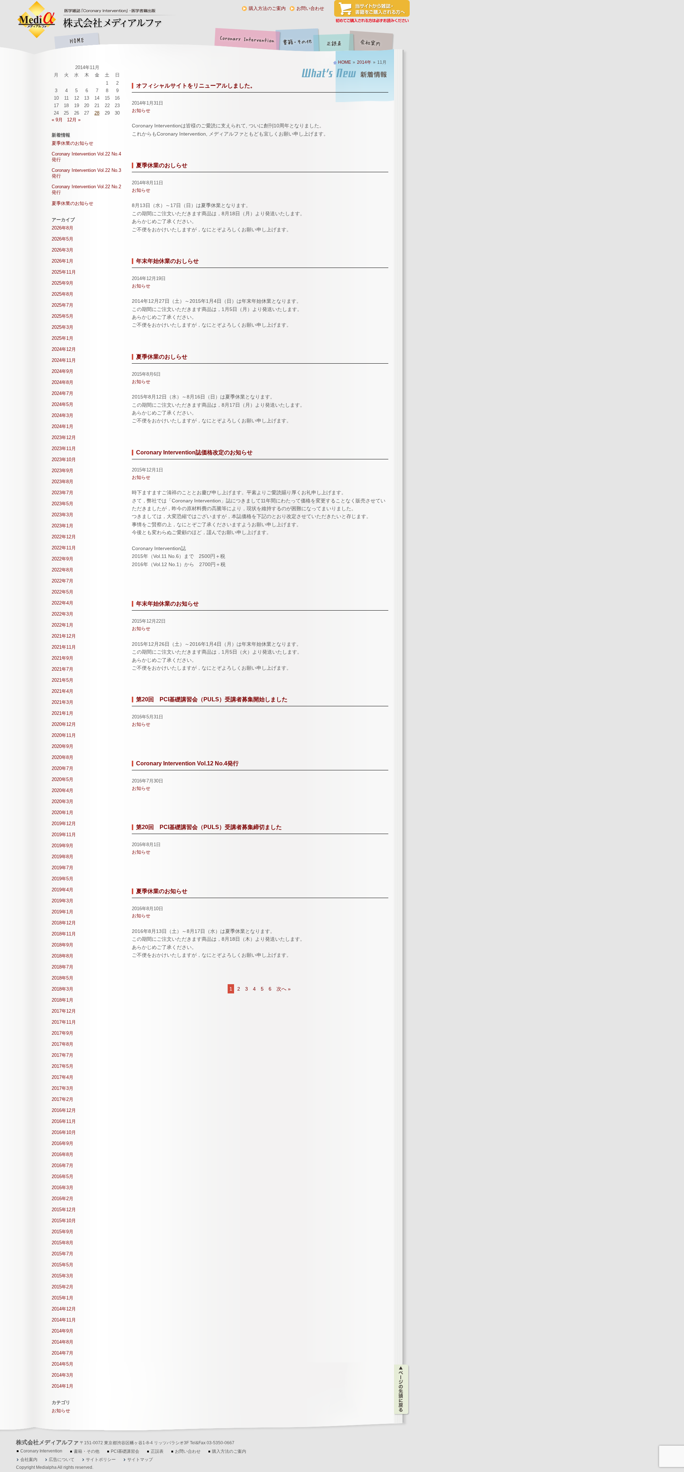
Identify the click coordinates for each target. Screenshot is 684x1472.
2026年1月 (62, 261)
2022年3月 (62, 614)
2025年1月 (62, 338)
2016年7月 (62, 1165)
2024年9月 (62, 371)
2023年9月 (62, 470)
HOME (77, 41)
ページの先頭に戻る (402, 1389)
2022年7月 (62, 581)
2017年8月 (62, 1044)
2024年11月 (64, 360)
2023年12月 (64, 437)
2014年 (364, 62)
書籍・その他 (297, 41)
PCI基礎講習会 (125, 1451)
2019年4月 (62, 889)
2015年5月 (62, 1264)
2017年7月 (62, 1055)
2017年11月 (64, 1022)
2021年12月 (64, 636)
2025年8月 (62, 294)
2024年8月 (62, 382)
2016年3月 (62, 1187)
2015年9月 (62, 1231)
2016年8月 (62, 1154)
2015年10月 (64, 1220)
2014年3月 (62, 1375)
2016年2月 (62, 1198)
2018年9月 (62, 945)
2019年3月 (62, 900)
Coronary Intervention (246, 41)
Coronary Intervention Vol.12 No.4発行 (187, 763)
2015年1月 (62, 1297)
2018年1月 (62, 1000)
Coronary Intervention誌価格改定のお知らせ (194, 452)
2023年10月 (64, 459)
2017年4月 (62, 1077)
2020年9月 (62, 746)
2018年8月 (62, 956)
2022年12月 (64, 536)
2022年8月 (62, 570)
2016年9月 (62, 1143)
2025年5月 (62, 316)
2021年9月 (62, 658)
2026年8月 (62, 228)
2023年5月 (62, 503)
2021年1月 (62, 713)
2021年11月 (64, 647)
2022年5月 (62, 592)
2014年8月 (62, 1342)
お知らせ (141, 110)
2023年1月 (62, 525)
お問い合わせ (310, 8)
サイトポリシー (101, 1459)
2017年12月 (64, 1011)
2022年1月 (62, 625)
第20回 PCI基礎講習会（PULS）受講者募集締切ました (209, 827)
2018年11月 (64, 934)
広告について (61, 1459)
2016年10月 (64, 1132)
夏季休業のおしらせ (161, 165)
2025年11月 (64, 272)
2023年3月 (62, 514)
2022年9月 (62, 558)
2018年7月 (62, 967)
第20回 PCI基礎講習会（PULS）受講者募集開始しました (211, 699)
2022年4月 (62, 603)
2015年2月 (62, 1286)
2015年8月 (62, 1242)
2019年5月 (62, 878)
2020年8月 (62, 757)
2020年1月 (62, 812)
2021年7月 (62, 669)
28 (96, 113)
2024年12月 (64, 349)
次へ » (283, 989)
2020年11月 (64, 735)
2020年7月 (62, 768)
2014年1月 (62, 1386)
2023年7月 (62, 492)
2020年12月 (64, 724)
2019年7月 (62, 867)
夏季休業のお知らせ (161, 891)
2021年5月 (62, 680)
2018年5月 (62, 978)
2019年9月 (62, 845)
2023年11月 (64, 448)
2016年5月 (62, 1176)
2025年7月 (62, 305)
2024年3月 (62, 415)
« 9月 (57, 119)
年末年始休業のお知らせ (167, 604)
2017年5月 (62, 1066)
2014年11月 (64, 1320)
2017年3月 (62, 1088)
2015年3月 (62, 1275)
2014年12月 (64, 1309)
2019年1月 (62, 911)
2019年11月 (64, 834)
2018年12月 (64, 922)
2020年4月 (62, 790)
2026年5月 (62, 239)
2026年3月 (62, 250)
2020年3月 (62, 801)
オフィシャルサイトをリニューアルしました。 (196, 86)
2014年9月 (62, 1331)
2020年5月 (62, 779)
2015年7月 (62, 1253)
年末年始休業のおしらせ (167, 261)
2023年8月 (62, 481)
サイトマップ (140, 1459)
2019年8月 (62, 856)
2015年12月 (64, 1209)
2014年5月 (62, 1364)
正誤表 (335, 41)
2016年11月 (64, 1121)
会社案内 (376, 41)
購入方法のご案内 (267, 8)
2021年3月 (62, 702)
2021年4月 (62, 691)
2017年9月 (62, 1033)
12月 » (74, 119)
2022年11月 (64, 547)
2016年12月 (64, 1110)
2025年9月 (62, 283)
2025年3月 (62, 327)
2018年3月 (62, 989)
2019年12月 (64, 823)
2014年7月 (62, 1353)
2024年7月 (62, 393)
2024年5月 (62, 404)
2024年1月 (62, 426)
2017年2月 (62, 1099)
